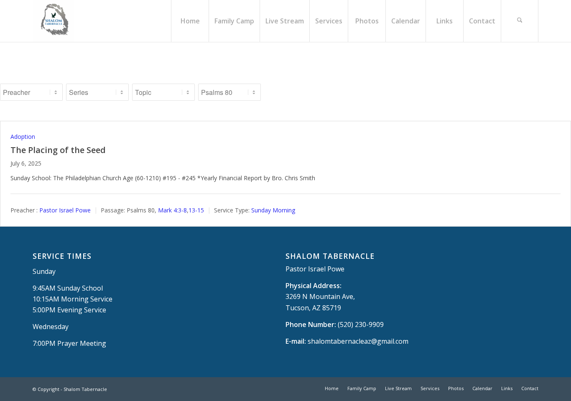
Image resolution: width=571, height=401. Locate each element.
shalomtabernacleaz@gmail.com (358, 341)
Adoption (22, 136)
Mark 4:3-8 (172, 210)
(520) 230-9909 (361, 324)
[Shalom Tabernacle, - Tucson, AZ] (53, 21)
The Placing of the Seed (58, 150)
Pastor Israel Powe (65, 210)
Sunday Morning (273, 210)
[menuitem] (190, 21)
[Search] (519, 21)
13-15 (196, 210)
